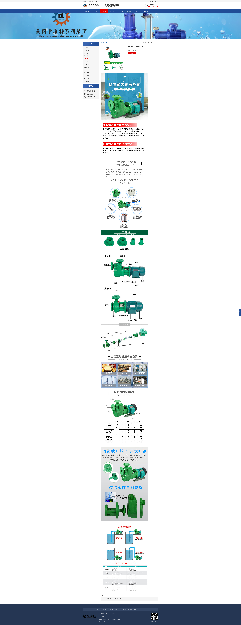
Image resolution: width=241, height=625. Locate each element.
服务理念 (129, 11)
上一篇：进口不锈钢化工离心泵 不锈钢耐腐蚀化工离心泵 (111, 598)
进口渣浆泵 (86, 70)
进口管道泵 (86, 55)
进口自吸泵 (86, 53)
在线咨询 (132, 53)
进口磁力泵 (86, 64)
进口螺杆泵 (86, 67)
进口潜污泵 (86, 47)
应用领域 (121, 11)
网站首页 (87, 11)
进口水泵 (156, 1)
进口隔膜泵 (86, 61)
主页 (149, 42)
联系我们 (151, 1)
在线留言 (138, 11)
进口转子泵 (86, 72)
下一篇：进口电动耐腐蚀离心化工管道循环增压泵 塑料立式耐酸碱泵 (113, 599)
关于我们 (96, 11)
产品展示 (104, 11)
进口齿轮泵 (86, 75)
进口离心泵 (86, 50)
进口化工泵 (86, 58)
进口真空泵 (86, 78)
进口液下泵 (86, 81)
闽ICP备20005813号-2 (106, 621)
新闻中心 (112, 11)
